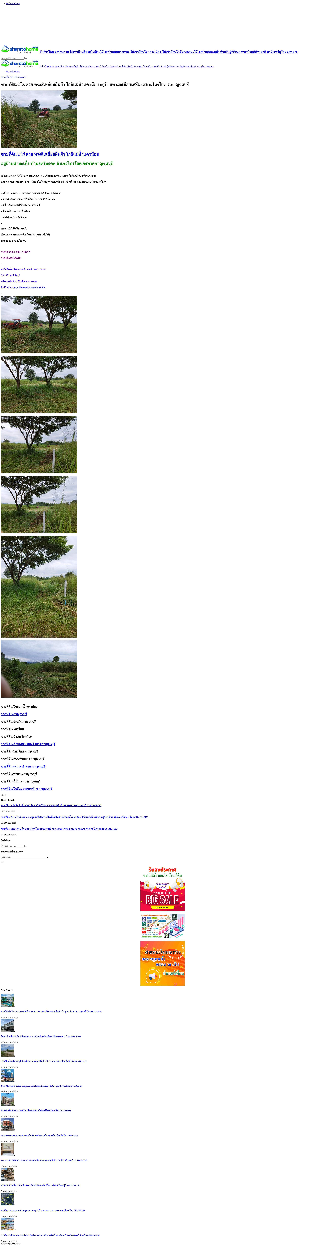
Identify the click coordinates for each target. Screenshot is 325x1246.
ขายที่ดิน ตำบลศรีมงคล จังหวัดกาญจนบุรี (28, 744)
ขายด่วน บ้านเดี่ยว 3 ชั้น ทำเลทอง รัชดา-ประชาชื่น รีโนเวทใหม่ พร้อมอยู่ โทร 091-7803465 (40, 1185)
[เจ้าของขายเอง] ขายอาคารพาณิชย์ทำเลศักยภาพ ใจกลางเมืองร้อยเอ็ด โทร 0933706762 (39, 1135)
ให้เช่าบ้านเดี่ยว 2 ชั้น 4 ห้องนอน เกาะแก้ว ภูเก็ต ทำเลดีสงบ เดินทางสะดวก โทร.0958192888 (41, 1036)
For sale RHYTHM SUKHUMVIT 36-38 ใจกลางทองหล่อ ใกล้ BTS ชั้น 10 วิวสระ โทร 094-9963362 (44, 1160)
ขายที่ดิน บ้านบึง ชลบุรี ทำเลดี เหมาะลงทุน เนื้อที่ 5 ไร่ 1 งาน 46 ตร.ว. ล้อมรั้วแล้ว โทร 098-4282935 (44, 1061)
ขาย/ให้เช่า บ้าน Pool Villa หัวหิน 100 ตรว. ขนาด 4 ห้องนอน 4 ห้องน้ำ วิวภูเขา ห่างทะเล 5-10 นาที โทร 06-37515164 (51, 1011)
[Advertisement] (162, 25)
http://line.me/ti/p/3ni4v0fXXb (29, 287)
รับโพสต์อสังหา (13, 4)
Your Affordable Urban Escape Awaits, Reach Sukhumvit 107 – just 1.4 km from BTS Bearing (41, 1086)
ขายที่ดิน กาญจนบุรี (14, 714)
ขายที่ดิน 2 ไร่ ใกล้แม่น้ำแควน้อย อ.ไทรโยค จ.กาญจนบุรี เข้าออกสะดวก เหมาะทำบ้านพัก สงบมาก (51, 805)
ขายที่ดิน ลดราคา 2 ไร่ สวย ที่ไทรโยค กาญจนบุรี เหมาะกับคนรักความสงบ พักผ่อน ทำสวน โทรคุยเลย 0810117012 (59, 828)
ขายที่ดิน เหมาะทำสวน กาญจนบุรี (23, 766)
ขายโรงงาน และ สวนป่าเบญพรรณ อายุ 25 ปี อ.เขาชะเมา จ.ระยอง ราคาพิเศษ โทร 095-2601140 (43, 1210)
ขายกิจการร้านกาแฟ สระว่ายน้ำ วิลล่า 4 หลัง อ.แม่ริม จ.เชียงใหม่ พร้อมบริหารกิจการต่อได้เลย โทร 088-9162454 (50, 1235)
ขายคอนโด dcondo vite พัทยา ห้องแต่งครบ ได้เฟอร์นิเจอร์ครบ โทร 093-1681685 (36, 1110)
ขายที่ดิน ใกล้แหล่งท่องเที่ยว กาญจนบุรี (26, 789)
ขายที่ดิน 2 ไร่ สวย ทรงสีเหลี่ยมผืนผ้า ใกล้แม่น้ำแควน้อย (50, 154)
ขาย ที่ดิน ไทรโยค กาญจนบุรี (14, 77)
